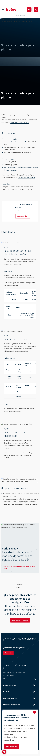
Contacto (8, 653)
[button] (4, 752)
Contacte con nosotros (20, 620)
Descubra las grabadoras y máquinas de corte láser (19, 567)
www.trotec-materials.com (19, 122)
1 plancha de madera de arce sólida (16, 142)
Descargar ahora (23, 216)
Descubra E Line (11, 746)
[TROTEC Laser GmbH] (11, 9)
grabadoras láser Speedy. (26, 177)
